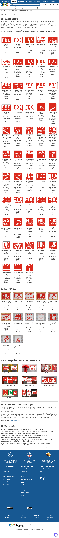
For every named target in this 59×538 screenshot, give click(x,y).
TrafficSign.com (44, 524)
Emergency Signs (37, 8)
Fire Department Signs (22, 10)
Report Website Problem (8, 476)
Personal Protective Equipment (54, 8)
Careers (22, 495)
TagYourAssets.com (39, 525)
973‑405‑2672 (9, 519)
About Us (5, 468)
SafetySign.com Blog (25, 492)
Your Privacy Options (25, 479)
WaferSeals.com (27, 526)
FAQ (21, 487)
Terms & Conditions (7, 479)
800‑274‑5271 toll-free (8, 517)
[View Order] (50, 4)
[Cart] (57, 4)
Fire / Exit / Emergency (12, 10)
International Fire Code (15, 420)
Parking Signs (15, 8)
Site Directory (6, 484)
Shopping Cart (24, 471)
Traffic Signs (8, 8)
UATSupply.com (45, 525)
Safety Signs (2, 8)
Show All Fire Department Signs (9, 14)
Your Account (24, 468)
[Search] (39, 4)
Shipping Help (24, 490)
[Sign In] (53, 4)
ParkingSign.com (27, 525)
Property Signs (22, 8)
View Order (23, 474)
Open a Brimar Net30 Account (46, 468)
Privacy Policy (6, 471)
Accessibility (5, 481)
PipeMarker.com (33, 525)
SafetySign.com (4, 10)
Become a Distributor (45, 474)
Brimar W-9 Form (43, 471)
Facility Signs (30, 8)
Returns (22, 476)
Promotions (23, 498)
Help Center (23, 484)
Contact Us (5, 474)
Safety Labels (45, 8)
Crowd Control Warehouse (37, 524)
